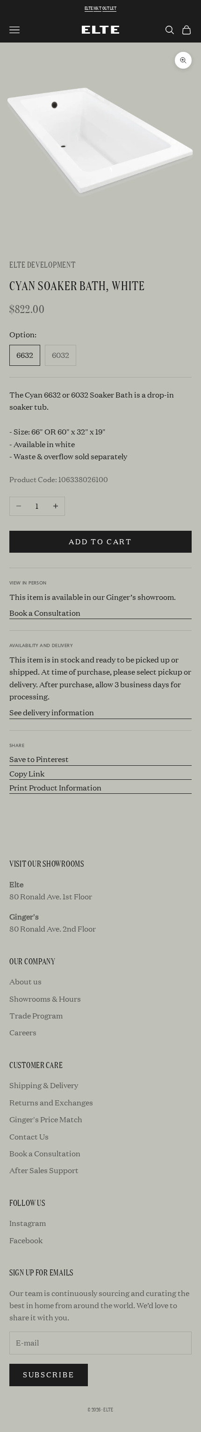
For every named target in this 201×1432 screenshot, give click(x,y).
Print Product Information (55, 787)
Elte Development (42, 264)
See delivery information (51, 712)
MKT (97, 8)
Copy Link (26, 773)
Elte (89, 8)
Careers (22, 1032)
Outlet (109, 8)
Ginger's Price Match (45, 1119)
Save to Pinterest (39, 759)
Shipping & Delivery (43, 1085)
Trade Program (36, 1015)
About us (25, 981)
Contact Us (29, 1136)
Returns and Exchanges (51, 1102)
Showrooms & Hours (45, 998)
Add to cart (100, 541)
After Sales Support (44, 1170)
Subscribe (48, 1374)
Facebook (26, 1240)
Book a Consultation (44, 612)
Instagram (27, 1223)
